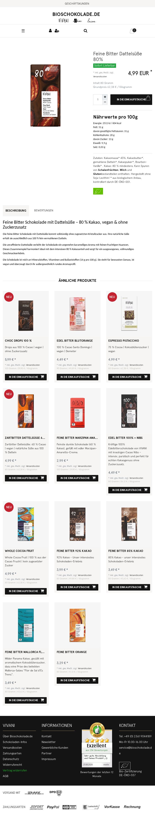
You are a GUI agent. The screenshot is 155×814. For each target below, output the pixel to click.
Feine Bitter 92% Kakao (74, 551)
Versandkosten (100, 76)
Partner (47, 753)
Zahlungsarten (12, 753)
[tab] (45, 210)
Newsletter (49, 742)
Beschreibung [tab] (15, 210)
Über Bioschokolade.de (18, 736)
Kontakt (47, 736)
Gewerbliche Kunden (55, 747)
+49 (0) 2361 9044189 (138, 736)
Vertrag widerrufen (15, 770)
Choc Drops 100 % (18, 340)
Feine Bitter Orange (72, 652)
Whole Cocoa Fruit (19, 551)
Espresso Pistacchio (123, 340)
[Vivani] (63, 20)
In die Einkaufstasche (131, 99)
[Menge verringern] (105, 102)
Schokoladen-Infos (15, 742)
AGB (5, 776)
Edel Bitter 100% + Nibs (125, 438)
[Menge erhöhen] (105, 97)
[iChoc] (77, 20)
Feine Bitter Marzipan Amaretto (77, 438)
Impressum (49, 759)
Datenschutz (11, 759)
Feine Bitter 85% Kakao (125, 551)
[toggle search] (86, 31)
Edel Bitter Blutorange (75, 340)
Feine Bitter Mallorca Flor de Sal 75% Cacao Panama (26, 652)
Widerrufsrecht (12, 764)
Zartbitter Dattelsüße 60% (26, 438)
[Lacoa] (91, 20)
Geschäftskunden (77, 3)
